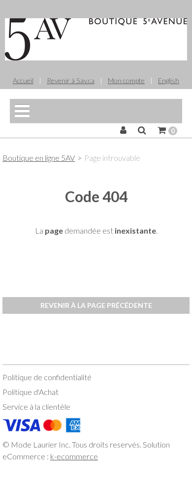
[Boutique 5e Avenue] (96, 39)
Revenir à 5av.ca (71, 80)
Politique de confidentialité (47, 377)
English (168, 80)
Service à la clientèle (36, 406)
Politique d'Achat (30, 391)
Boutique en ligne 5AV (38, 157)
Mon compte (126, 80)
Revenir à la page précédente (96, 305)
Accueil (23, 80)
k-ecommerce (74, 456)
